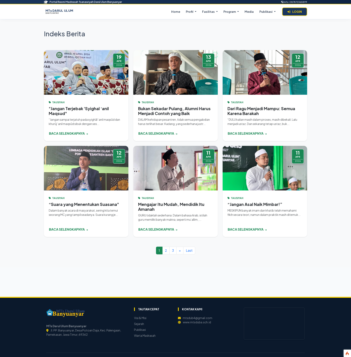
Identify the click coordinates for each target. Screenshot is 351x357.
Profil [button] (190, 11)
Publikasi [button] (266, 11)
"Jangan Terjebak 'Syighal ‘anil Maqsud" (79, 111)
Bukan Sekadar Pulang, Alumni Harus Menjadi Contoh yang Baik (174, 111)
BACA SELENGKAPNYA (67, 133)
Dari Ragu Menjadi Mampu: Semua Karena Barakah (261, 111)
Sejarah (139, 324)
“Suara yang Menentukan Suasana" (84, 204)
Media (249, 11)
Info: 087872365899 (295, 1)
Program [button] (230, 11)
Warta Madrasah (145, 335)
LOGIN (297, 11)
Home (175, 11)
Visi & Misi (140, 318)
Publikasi (140, 329)
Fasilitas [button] (208, 11)
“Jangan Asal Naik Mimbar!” (255, 204)
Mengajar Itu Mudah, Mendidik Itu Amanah (171, 207)
